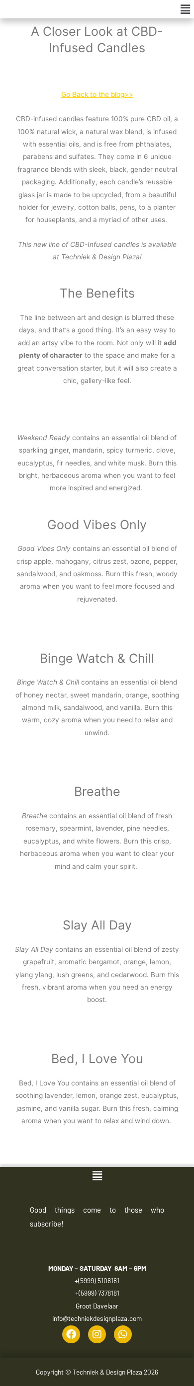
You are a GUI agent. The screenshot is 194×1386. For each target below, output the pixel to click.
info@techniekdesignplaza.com (97, 1318)
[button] (185, 9)
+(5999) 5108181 (97, 1280)
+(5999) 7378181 (97, 1293)
